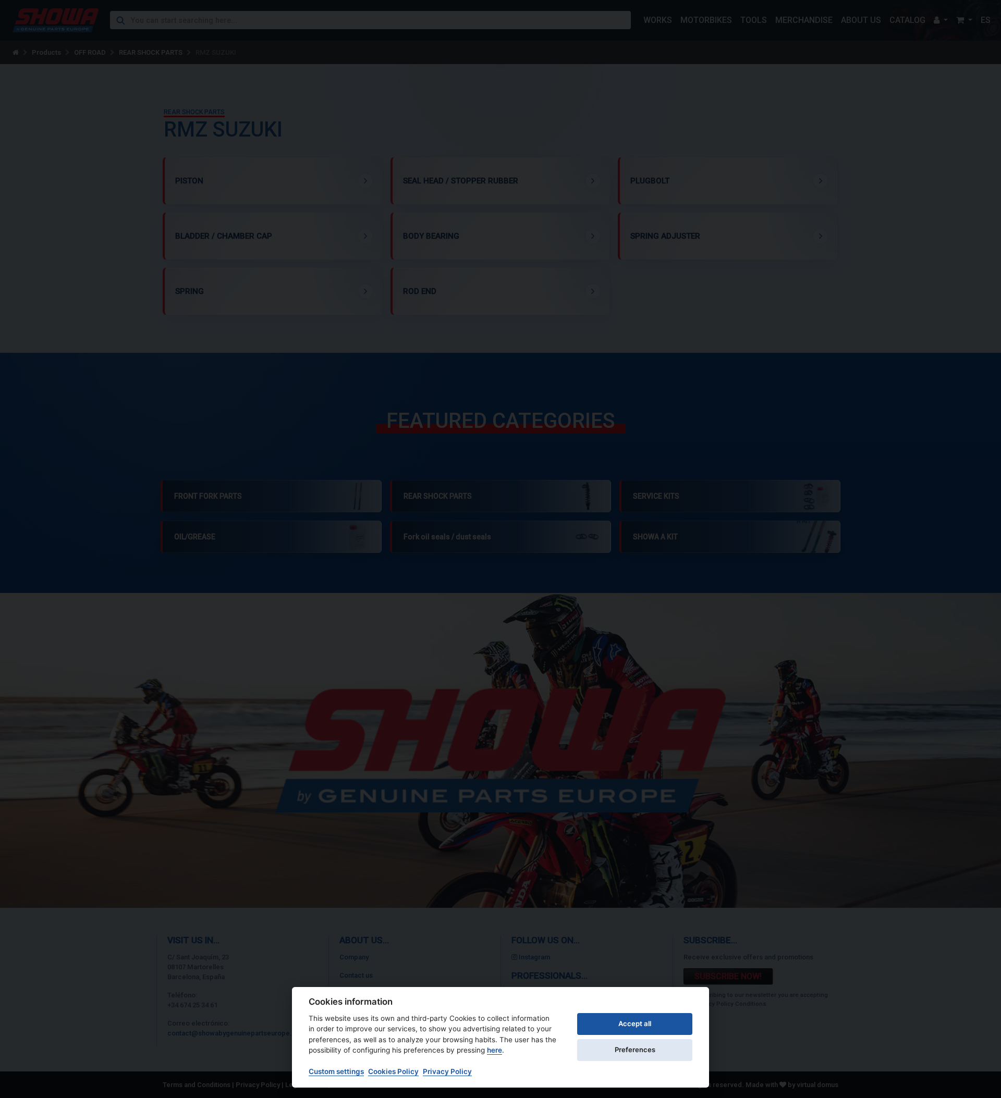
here (494, 1050)
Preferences (635, 1049)
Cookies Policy (393, 1071)
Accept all (634, 1023)
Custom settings (336, 1071)
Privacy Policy (447, 1071)
